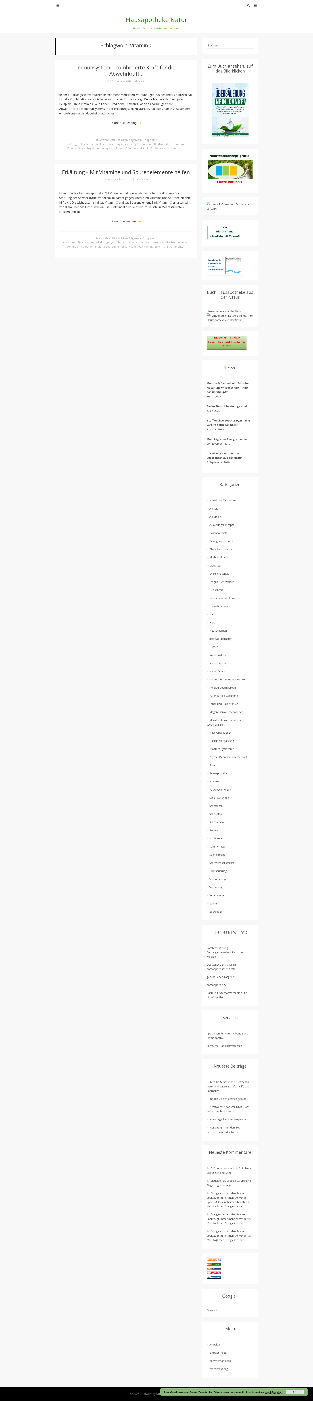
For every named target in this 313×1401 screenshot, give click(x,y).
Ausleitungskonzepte (221, 525)
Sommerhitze (217, 846)
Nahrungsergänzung (122, 144)
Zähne (213, 903)
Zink (157, 246)
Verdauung (216, 887)
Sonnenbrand (217, 854)
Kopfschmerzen (218, 663)
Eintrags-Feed (218, 1352)
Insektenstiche (218, 655)
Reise (212, 765)
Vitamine (148, 246)
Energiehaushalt (219, 573)
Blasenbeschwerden (221, 549)
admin (141, 81)
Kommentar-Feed (220, 1360)
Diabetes (214, 565)
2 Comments (174, 246)
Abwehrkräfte (166, 144)
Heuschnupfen (218, 630)
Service (213, 830)
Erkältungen (103, 242)
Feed (232, 367)
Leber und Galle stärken (223, 704)
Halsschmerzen (88, 144)
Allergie (213, 508)
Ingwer (120, 148)
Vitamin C (146, 148)
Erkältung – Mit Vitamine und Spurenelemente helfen (126, 172)
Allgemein (135, 140)
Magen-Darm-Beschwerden (226, 712)
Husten (103, 144)
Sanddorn (132, 148)
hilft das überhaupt (220, 638)
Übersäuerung (218, 871)
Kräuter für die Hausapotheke (227, 679)
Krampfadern (217, 671)
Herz (212, 622)
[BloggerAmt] (214, 1277)
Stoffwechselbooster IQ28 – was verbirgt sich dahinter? (229, 423)
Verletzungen (217, 895)
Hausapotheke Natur (156, 19)
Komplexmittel (149, 242)
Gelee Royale (86, 148)
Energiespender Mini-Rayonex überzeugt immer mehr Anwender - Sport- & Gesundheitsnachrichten (228, 1197)
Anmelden (215, 1344)
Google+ (212, 1310)
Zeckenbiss (216, 911)
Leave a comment (171, 148)
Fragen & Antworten (221, 582)
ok (295, 1392)
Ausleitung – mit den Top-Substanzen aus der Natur (224, 455)
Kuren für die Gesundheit (224, 695)
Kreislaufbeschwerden (222, 687)
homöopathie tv (216, 985)
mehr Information (273, 1392)
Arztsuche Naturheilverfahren (224, 1045)
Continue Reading (124, 123)
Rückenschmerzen (220, 789)
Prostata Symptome (221, 749)
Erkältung (88, 242)
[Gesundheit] (214, 1260)
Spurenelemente (117, 246)
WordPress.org (218, 1369)
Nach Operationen (220, 732)
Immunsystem (105, 148)
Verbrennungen (218, 879)
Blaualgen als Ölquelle (223, 1180)
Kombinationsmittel (125, 242)
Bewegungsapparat (221, 541)
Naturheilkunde (170, 242)
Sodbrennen (216, 838)
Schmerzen (216, 806)
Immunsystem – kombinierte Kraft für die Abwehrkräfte (126, 70)
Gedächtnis (216, 590)
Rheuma (214, 781)
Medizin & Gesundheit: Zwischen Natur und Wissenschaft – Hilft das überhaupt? (228, 387)
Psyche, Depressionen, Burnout (228, 757)
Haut (212, 614)
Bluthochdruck (218, 557)
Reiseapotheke (218, 773)
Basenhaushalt (218, 533)
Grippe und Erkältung (222, 598)
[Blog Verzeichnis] (214, 1264)
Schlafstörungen (219, 797)
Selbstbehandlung (93, 246)
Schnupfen (144, 144)
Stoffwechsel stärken (222, 863)
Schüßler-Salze (218, 822)
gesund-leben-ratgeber (221, 977)
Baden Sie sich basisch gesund (227, 406)
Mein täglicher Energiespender (227, 439)
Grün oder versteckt (222, 1168)
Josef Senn (142, 179)
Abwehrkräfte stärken (113, 140)
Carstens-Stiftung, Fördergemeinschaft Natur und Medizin (225, 952)
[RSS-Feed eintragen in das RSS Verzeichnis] (214, 1269)
